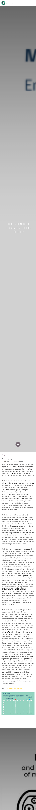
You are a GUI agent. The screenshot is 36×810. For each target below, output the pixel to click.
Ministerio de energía (14, 688)
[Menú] (32, 3)
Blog (5, 455)
